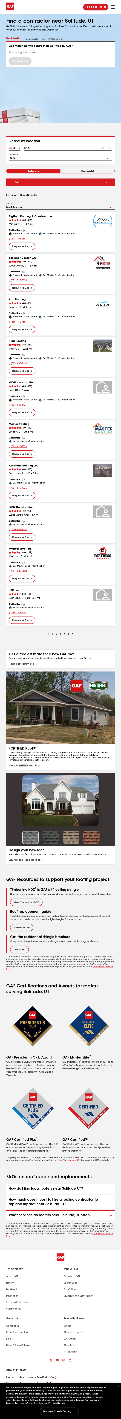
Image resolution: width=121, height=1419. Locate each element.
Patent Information (17, 1332)
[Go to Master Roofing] (102, 428)
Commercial (87, 171)
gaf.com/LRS (74, 1160)
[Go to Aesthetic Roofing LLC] (102, 470)
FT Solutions (70, 1352)
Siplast (67, 1326)
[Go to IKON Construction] (102, 512)
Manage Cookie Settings (57, 1411)
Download (19, 950)
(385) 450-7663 (18, 322)
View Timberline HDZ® (26, 903)
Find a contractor (95, 7)
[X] (57, 1360)
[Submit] (110, 147)
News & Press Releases (18, 1345)
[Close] (118, 1386)
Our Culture (70, 1290)
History (10, 1283)
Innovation (12, 1296)
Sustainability (13, 1309)
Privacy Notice (56, 1403)
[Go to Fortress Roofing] (102, 553)
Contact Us (12, 1326)
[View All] (23, 230)
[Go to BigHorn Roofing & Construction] (102, 221)
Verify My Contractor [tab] (52, 39)
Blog (8, 1339)
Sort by (9, 204)
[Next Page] (72, 634)
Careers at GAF (72, 1277)
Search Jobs (70, 1283)
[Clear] (102, 147)
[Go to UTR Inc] (102, 595)
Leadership (12, 1290)
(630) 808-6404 (18, 530)
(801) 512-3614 (18, 280)
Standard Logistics (74, 1332)
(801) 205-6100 (18, 571)
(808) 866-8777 (18, 405)
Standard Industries (17, 1302)
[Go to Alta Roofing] (102, 304)
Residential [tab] (13, 38)
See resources (22, 928)
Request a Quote (22, 246)
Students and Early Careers (79, 1296)
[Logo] (10, 10)
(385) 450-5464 (18, 364)
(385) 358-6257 (18, 613)
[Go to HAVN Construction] (102, 387)
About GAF (12, 1277)
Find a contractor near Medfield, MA (30, 1377)
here (60, 1160)
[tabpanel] (60, 54)
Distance (13, 155)
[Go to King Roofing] (102, 345)
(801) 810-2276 (18, 488)
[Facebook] (51, 1360)
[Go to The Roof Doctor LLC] (102, 262)
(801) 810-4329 (18, 447)
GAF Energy (70, 1339)
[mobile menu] (113, 7)
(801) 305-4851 (18, 239)
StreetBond (70, 1345)
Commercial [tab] (32, 39)
